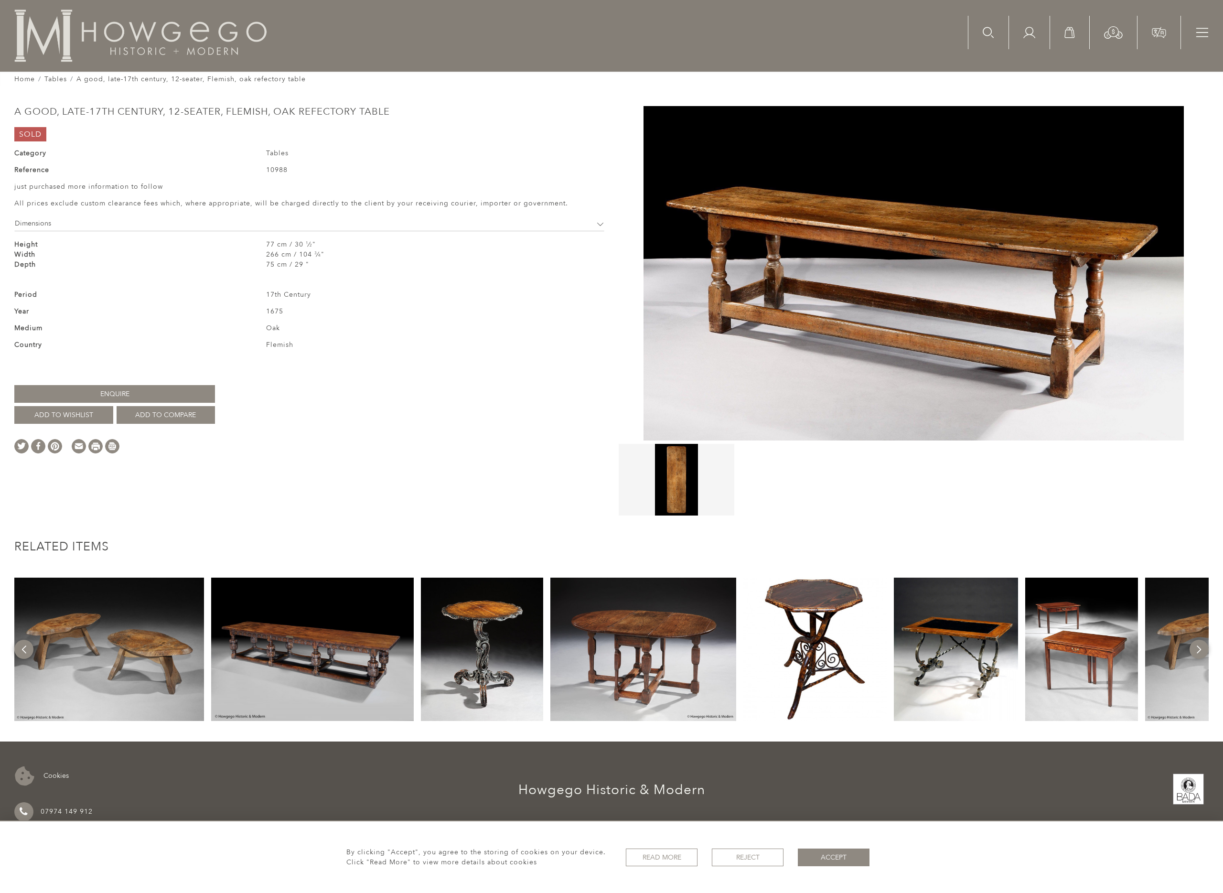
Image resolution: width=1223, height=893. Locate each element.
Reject (748, 857)
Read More (662, 857)
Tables (55, 79)
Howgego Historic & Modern (611, 790)
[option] (109, 649)
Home (24, 79)
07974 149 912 (67, 811)
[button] (1113, 31)
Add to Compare (165, 415)
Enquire (114, 393)
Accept (834, 857)
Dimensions (33, 223)
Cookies (55, 775)
